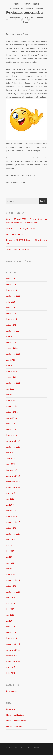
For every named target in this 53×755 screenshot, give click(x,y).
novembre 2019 (13, 441)
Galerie (39, 8)
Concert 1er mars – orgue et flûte (20, 228)
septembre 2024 (13, 331)
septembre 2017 (13, 534)
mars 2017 (10, 563)
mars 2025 (10, 308)
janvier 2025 (11, 319)
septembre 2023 (13, 354)
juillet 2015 (10, 673)
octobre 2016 (12, 586)
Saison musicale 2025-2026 (18, 249)
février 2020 (11, 429)
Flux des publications (15, 715)
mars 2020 (10, 424)
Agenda (29, 8)
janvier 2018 (11, 516)
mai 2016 (10, 615)
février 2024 (11, 342)
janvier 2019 (11, 470)
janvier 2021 (11, 418)
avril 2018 (10, 505)
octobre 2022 (12, 377)
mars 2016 (10, 627)
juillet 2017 (10, 545)
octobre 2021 (12, 412)
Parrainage (15, 13)
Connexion (10, 709)
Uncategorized (12, 691)
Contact (26, 22)
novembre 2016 (13, 580)
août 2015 (10, 667)
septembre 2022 (13, 383)
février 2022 (11, 395)
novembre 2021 (13, 406)
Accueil (17, 4)
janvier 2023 (11, 371)
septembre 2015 (13, 661)
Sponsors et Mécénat (33, 13)
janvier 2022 (11, 400)
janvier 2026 (11, 290)
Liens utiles (28, 17)
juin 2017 (10, 551)
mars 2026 (10, 279)
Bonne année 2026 (14, 234)
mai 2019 (10, 453)
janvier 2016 (11, 638)
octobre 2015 (12, 656)
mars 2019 (10, 464)
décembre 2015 (13, 644)
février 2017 (11, 569)
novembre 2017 (13, 522)
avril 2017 (10, 557)
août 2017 (10, 540)
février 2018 (11, 511)
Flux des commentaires (16, 721)
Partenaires (15, 17)
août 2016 (10, 598)
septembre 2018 (13, 487)
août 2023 (10, 360)
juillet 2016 (10, 603)
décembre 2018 (13, 476)
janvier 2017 (11, 574)
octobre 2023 (12, 348)
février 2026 (11, 284)
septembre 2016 (13, 592)
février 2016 (11, 632)
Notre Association (31, 4)
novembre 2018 (13, 482)
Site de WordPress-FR (15, 726)
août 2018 (10, 493)
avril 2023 (10, 366)
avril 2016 (10, 621)
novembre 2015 (13, 650)
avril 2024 (10, 337)
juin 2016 (10, 609)
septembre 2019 (13, 447)
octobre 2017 (12, 528)
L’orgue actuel (16, 8)
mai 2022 (10, 389)
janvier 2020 (11, 435)
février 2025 (11, 313)
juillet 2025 (10, 302)
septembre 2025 (13, 296)
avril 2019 (10, 458)
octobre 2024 (12, 325)
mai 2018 (10, 499)
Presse (40, 17)
